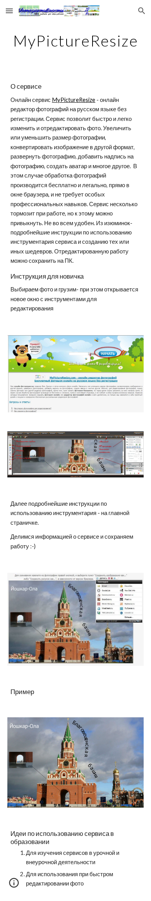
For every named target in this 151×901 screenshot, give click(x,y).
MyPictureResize (73, 99)
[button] (9, 10)
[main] (75, 40)
